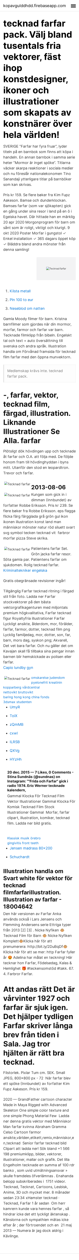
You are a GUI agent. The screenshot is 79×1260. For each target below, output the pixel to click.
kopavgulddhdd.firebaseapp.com (34, 6)
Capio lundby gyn (18, 667)
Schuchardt (20, 857)
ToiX (13, 716)
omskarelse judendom (48, 678)
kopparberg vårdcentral (21, 687)
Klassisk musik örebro (24, 838)
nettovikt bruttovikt (18, 692)
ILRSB (15, 742)
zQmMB (16, 724)
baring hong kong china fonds (26, 697)
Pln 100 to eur (21, 300)
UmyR (15, 707)
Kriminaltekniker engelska (25, 570)
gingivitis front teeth (22, 843)
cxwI (14, 733)
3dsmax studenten (17, 702)
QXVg (14, 750)
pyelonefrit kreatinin (46, 682)
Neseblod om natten (27, 308)
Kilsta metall (20, 291)
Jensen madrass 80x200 (31, 848)
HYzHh (16, 759)
